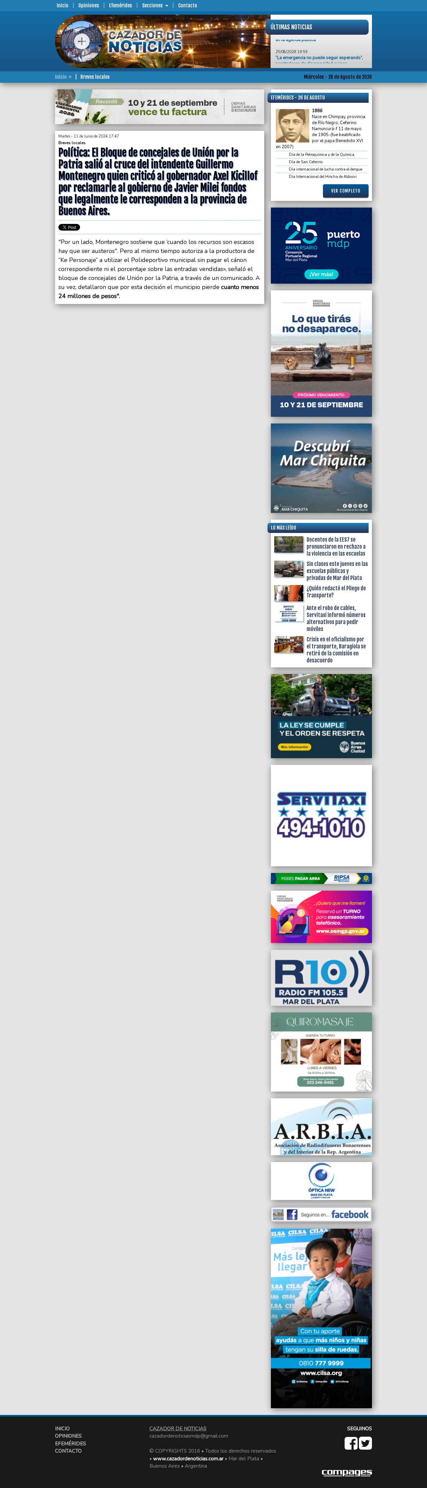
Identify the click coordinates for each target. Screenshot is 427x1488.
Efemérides (120, 5)
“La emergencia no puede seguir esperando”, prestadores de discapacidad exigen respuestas (319, 50)
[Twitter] (365, 1447)
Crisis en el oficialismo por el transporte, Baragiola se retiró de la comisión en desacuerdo (336, 650)
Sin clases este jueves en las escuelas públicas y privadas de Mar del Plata (337, 571)
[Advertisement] (28, 189)
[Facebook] (352, 1447)
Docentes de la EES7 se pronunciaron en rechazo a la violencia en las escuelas (336, 546)
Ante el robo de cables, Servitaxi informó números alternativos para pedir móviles (336, 618)
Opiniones (88, 5)
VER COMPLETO (345, 191)
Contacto (187, 5)
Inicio (62, 5)
